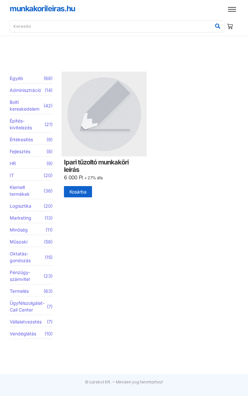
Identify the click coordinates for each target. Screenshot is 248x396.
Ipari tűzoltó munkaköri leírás (96, 166)
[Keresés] (217, 26)
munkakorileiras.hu (42, 8)
